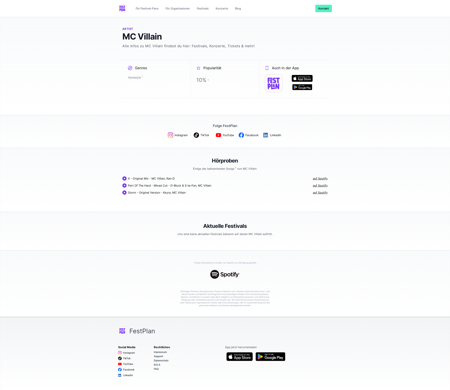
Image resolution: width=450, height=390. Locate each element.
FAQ (156, 368)
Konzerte (222, 8)
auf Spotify (320, 178)
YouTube (128, 363)
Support (158, 356)
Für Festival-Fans (147, 8)
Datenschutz (161, 360)
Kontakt (323, 8)
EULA (157, 364)
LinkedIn (128, 375)
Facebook (128, 369)
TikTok (127, 358)
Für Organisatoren (178, 8)
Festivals (203, 8)
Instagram (129, 352)
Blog (238, 8)
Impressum (160, 351)
